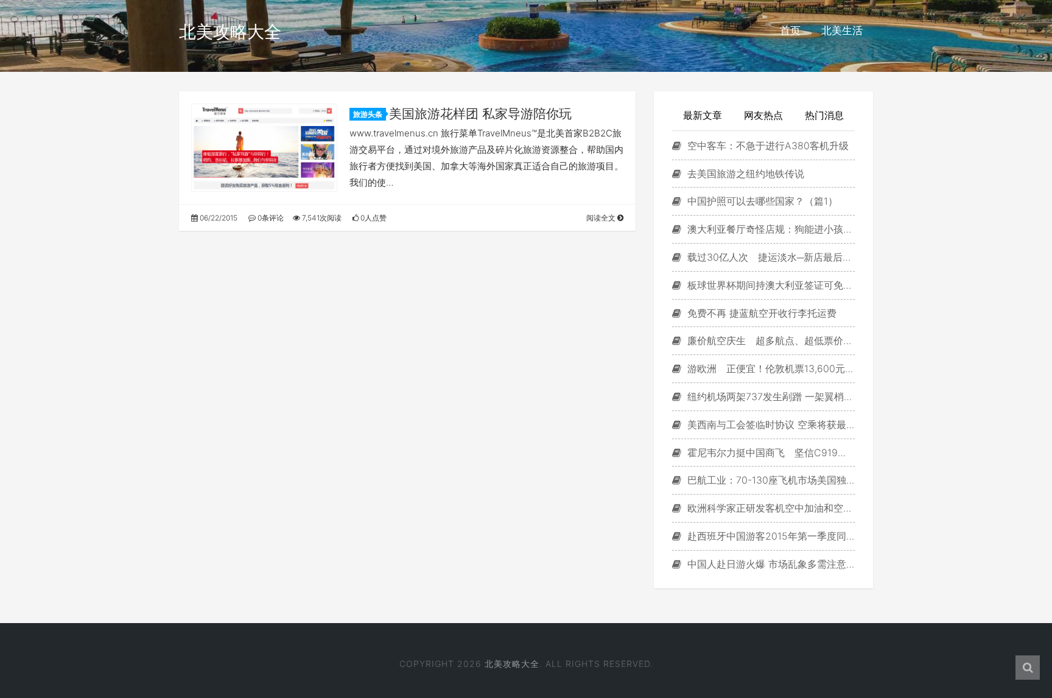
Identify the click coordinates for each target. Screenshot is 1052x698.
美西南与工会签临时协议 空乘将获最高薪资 (769, 424)
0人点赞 (373, 217)
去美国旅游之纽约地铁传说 (744, 173)
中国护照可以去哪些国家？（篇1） (761, 201)
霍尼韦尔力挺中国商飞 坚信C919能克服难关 (769, 452)
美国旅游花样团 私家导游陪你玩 (480, 113)
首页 (790, 30)
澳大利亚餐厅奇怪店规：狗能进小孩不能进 (769, 229)
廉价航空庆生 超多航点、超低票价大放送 (769, 340)
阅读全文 (601, 217)
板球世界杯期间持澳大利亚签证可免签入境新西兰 (769, 285)
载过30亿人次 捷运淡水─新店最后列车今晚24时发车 (769, 257)
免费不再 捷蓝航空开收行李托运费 (760, 313)
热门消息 (824, 115)
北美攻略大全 (230, 31)
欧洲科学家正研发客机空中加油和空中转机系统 (769, 508)
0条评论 (270, 217)
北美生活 (842, 30)
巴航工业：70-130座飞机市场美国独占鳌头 (769, 480)
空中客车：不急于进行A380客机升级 (766, 145)
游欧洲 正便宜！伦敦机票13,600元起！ (769, 368)
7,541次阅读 (321, 217)
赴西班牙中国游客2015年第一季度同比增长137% (769, 536)
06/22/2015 (217, 217)
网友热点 (763, 115)
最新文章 (702, 115)
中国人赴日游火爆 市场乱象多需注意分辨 (769, 564)
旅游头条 (367, 114)
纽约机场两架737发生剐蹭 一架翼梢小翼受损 (769, 396)
